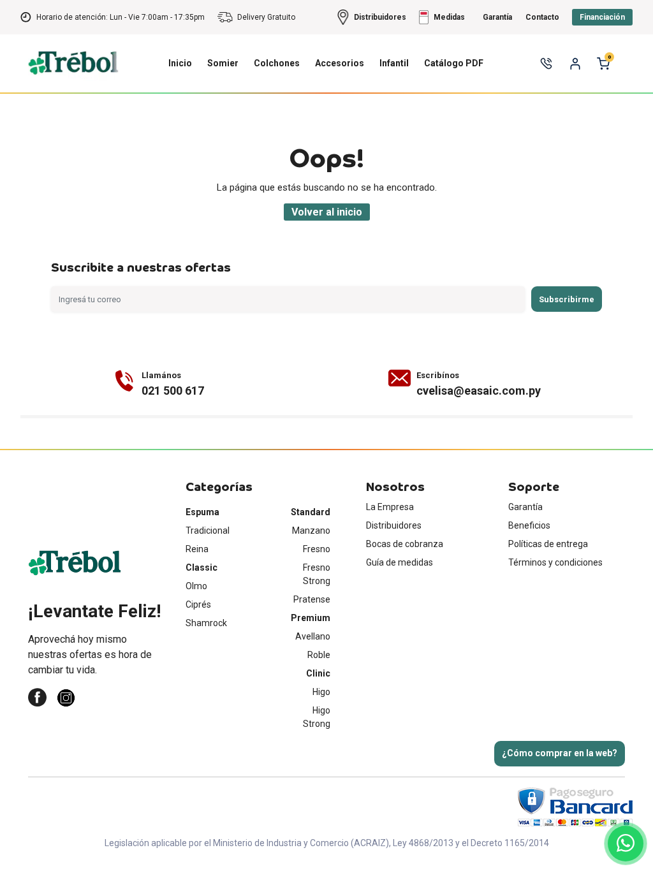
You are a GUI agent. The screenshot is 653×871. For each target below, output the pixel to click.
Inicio (180, 63)
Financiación (602, 17)
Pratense (311, 599)
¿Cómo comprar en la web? (559, 753)
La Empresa (390, 507)
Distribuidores (394, 525)
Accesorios (339, 63)
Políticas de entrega (548, 544)
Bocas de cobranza (404, 544)
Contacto (542, 17)
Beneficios (529, 525)
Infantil (394, 63)
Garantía (525, 507)
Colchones (277, 63)
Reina (197, 549)
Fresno (316, 549)
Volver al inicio (326, 212)
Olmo (196, 586)
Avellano (312, 636)
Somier (222, 63)
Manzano (311, 530)
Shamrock (206, 623)
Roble (318, 655)
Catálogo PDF (453, 63)
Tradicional (208, 530)
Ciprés (198, 604)
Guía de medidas (399, 562)
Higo (321, 692)
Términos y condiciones (555, 562)
